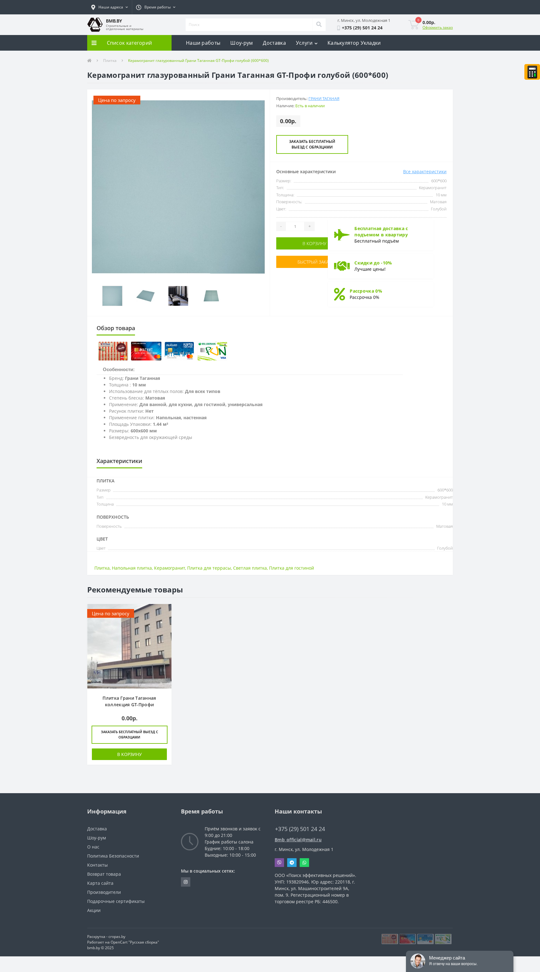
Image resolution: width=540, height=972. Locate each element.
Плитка (110, 60)
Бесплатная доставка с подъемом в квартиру (381, 231)
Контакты (97, 865)
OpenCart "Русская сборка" (135, 942)
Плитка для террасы (209, 568)
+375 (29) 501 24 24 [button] (300, 829)
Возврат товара (104, 874)
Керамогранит (169, 568)
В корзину (296, 243)
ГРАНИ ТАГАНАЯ (323, 98)
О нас (93, 847)
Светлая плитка (250, 568)
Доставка (274, 42)
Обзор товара (116, 328)
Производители (104, 892)
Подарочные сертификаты (116, 901)
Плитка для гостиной (291, 568)
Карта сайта (100, 883)
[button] (109, 7)
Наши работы (203, 42)
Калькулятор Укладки (354, 42)
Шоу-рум (241, 42)
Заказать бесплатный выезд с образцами (312, 144)
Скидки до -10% (373, 263)
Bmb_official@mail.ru (298, 840)
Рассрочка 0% (366, 291)
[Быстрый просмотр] (163, 612)
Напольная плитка (132, 568)
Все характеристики (425, 171)
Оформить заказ (437, 27)
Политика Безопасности (113, 856)
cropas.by (116, 936)
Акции (94, 910)
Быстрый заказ (296, 265)
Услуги (304, 42)
